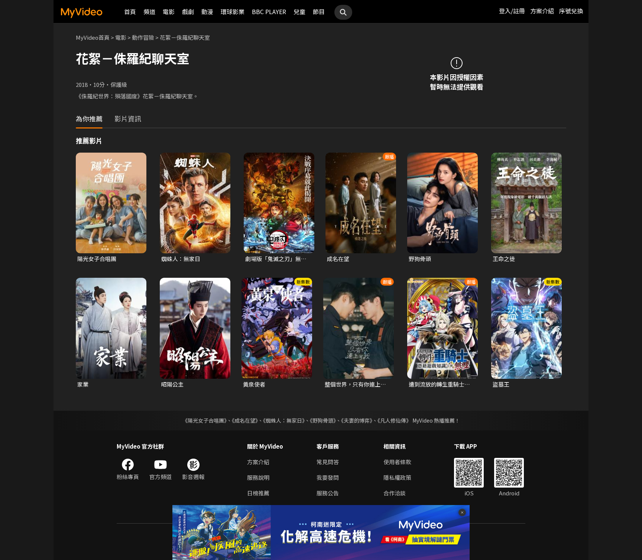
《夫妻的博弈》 (356, 420)
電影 (169, 11)
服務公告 (328, 493)
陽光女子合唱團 (96, 259)
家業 (82, 384)
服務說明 (258, 477)
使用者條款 (397, 462)
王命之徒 (504, 259)
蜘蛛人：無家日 (180, 259)
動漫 (207, 11)
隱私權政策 (397, 477)
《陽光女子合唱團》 (204, 420)
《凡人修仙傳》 (394, 420)
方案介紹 (542, 10)
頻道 (149, 11)
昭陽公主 (172, 384)
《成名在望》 (245, 420)
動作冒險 (143, 37)
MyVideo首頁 (93, 37)
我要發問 (328, 477)
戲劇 (188, 11)
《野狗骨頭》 (323, 420)
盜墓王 (501, 384)
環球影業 (232, 11)
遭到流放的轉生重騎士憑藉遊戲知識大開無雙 (439, 384)
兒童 (299, 11)
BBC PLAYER (269, 11)
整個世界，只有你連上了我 (355, 384)
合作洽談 (394, 493)
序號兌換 (571, 10)
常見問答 (328, 462)
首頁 (130, 11)
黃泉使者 (254, 384)
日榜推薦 (258, 493)
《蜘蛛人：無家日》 (284, 420)
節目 (319, 11)
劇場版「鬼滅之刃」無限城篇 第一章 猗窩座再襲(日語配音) (276, 259)
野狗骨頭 (420, 259)
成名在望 (338, 259)
